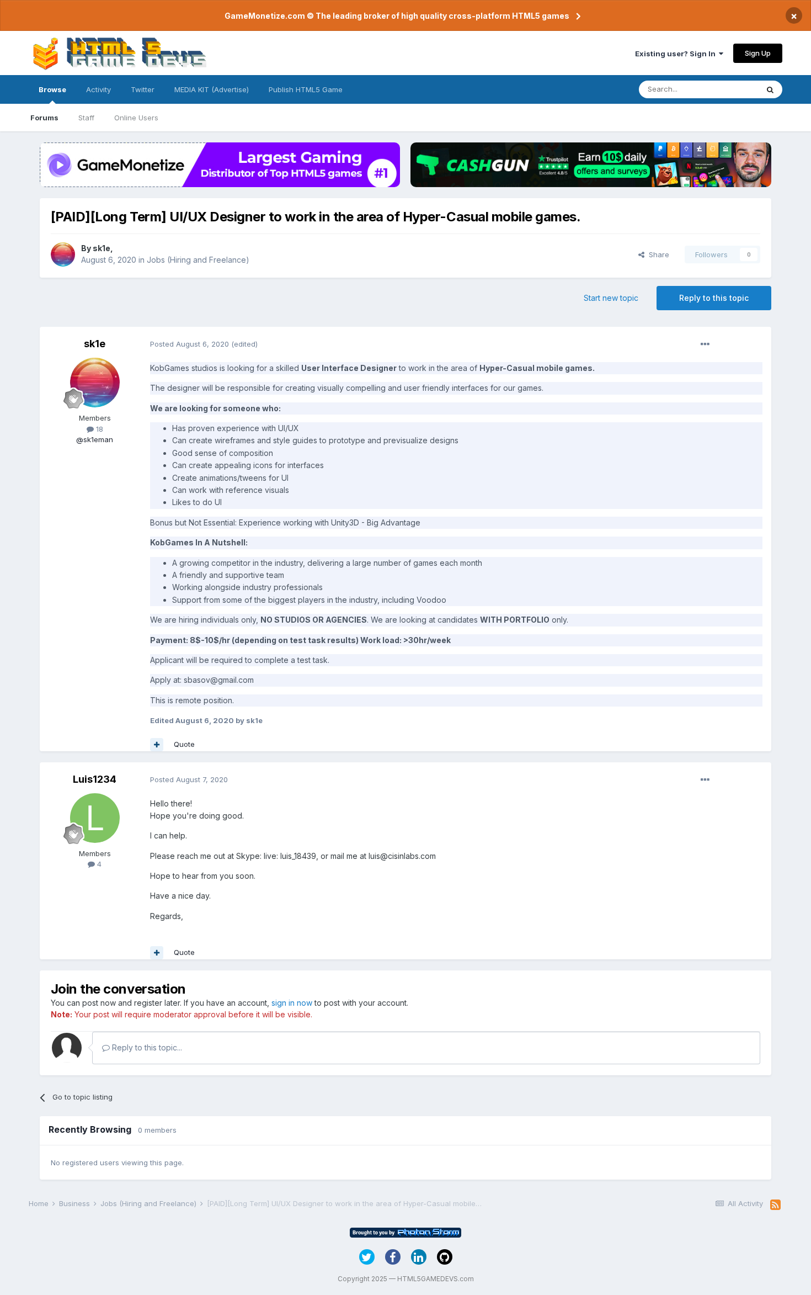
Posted (189, 343)
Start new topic (611, 297)
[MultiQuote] (156, 744)
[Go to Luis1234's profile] (95, 818)
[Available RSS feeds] (775, 1205)
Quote (184, 744)
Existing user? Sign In (677, 53)
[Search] (770, 89)
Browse (52, 89)
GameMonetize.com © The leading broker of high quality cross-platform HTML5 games (397, 15)
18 (98, 428)
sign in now (291, 1002)
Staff (86, 117)
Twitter (142, 89)
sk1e (101, 248)
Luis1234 (94, 779)
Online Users (136, 117)
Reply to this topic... (146, 1047)
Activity (98, 89)
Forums (44, 117)
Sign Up (758, 53)
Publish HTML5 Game (306, 89)
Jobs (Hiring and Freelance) (198, 259)
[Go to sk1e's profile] (63, 254)
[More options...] (705, 344)
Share (656, 254)
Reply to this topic (714, 297)
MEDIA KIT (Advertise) (211, 89)
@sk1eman (94, 439)
